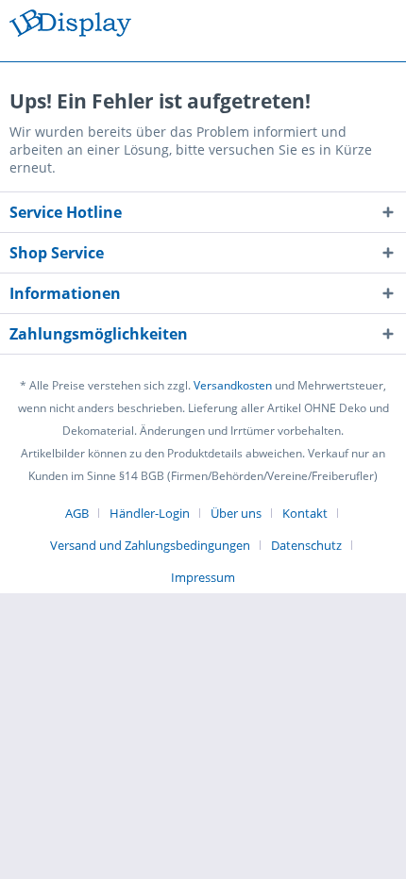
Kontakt (305, 513)
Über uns (236, 513)
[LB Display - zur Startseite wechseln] (70, 25)
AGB (77, 513)
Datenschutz (306, 545)
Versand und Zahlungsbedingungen (150, 545)
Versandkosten (233, 385)
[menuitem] (84, 513)
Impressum (203, 577)
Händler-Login (150, 513)
